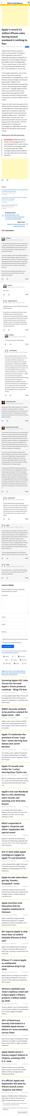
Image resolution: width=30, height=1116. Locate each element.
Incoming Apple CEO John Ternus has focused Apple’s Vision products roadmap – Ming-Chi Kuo (15, 685)
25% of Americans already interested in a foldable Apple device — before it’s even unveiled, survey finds (15, 1026)
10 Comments (20, 46)
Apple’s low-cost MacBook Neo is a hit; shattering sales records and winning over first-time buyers (15, 797)
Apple (6, 671)
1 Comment (25, 717)
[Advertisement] (15, 16)
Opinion (27, 46)
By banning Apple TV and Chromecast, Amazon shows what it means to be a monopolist (14, 217)
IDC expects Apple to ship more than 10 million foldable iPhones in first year (15, 936)
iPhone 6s (22, 671)
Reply (26, 279)
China (9, 671)
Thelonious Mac (11, 401)
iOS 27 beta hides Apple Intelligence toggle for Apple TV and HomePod (14, 854)
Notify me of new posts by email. (12, 642)
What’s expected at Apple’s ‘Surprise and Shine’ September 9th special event (13, 828)
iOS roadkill (17, 671)
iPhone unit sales (13, 674)
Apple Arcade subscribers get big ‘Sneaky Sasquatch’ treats (15, 880)
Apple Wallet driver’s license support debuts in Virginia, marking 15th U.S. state (15, 1056)
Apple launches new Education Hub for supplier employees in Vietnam (13, 907)
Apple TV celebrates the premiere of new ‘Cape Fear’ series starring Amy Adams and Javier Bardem (14, 740)
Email (4, 624)
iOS (12, 671)
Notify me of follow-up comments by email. (15, 639)
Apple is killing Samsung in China (10, 205)
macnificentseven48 (12, 427)
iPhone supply (5, 674)
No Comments (25, 692)
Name (4, 617)
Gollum (8, 238)
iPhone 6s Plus (5, 673)
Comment (5, 595)
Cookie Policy (5, 1109)
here (22, 135)
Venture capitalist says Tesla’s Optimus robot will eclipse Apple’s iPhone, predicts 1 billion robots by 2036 (15, 994)
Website (4, 632)
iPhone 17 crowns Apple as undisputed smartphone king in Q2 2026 (14, 965)
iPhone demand (13, 673)
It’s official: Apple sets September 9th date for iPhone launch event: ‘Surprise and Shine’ (14, 1085)
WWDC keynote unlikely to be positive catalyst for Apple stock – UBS (15, 711)
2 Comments (25, 806)
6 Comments (25, 1003)
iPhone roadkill (21, 673)
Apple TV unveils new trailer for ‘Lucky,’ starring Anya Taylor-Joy (14, 769)
